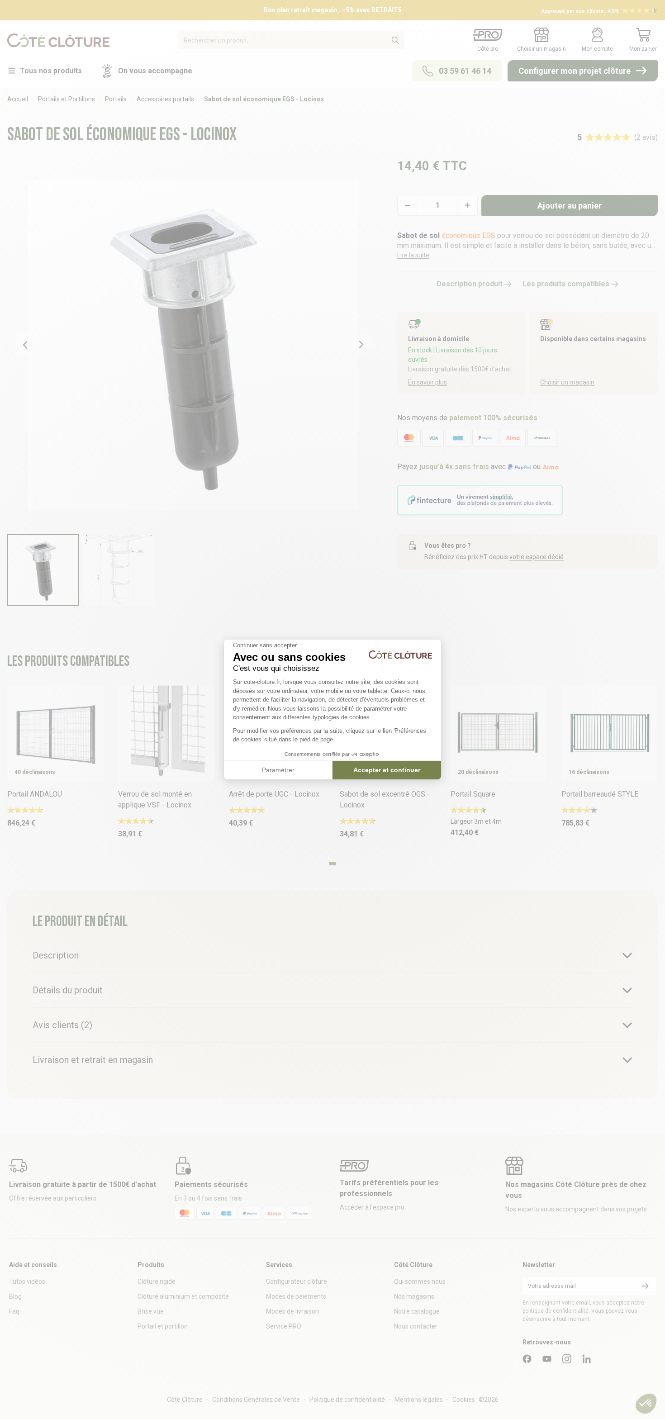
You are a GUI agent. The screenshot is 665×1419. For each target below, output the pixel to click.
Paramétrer (278, 770)
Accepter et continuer (386, 770)
